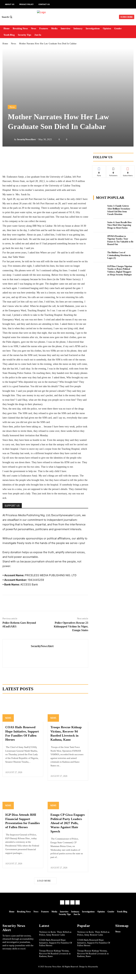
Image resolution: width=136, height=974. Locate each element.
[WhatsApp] (49, 603)
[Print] (65, 603)
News (13, 43)
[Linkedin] (32, 603)
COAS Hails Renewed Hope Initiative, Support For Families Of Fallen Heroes (55, 943)
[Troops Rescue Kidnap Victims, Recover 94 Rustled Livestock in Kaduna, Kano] (68, 709)
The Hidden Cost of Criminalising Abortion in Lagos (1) (119, 255)
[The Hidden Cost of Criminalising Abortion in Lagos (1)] (99, 255)
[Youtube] (77, 902)
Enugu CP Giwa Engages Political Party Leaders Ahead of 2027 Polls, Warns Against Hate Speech (67, 823)
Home (5, 43)
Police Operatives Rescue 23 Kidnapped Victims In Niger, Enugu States (71, 626)
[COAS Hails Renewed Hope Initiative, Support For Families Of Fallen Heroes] (22, 709)
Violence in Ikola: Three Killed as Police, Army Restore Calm (55, 933)
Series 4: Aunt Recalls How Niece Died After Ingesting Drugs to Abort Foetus (119, 225)
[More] (74, 603)
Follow (113, 168)
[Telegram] (41, 603)
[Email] (57, 603)
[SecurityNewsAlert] (11, 139)
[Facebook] (16, 603)
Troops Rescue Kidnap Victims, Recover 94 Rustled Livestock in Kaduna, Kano (55, 953)
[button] (7, 16)
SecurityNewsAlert (26, 139)
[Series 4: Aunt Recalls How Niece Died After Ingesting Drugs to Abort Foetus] (99, 225)
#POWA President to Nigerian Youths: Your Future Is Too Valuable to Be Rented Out (120, 240)
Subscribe (128, 168)
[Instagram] (67, 902)
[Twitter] (24, 603)
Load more (44, 881)
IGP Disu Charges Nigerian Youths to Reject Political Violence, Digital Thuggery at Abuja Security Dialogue (119, 270)
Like (99, 168)
